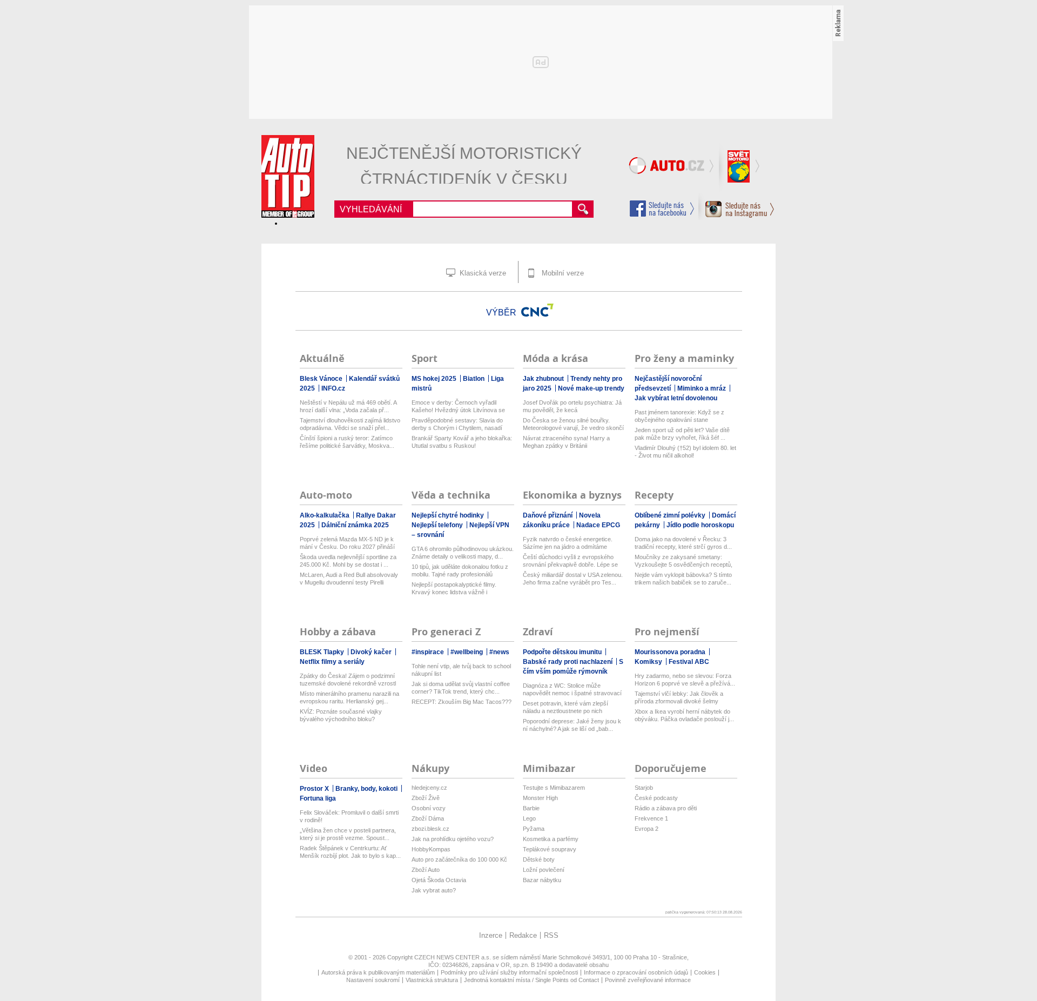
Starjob (644, 787)
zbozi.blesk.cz (430, 828)
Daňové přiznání (548, 515)
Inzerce (490, 935)
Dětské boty (539, 859)
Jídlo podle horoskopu (700, 525)
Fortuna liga (318, 798)
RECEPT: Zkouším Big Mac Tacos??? (461, 701)
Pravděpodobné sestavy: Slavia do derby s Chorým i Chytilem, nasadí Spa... (457, 424)
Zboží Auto (426, 869)
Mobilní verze (562, 273)
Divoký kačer (372, 652)
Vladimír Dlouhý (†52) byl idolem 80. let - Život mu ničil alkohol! (685, 452)
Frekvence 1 (651, 818)
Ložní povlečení (543, 869)
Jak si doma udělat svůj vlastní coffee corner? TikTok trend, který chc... (461, 688)
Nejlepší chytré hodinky (449, 515)
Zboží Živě (426, 798)
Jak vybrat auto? (434, 890)
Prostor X (315, 788)
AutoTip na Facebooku (662, 208)
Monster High (540, 798)
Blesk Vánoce (322, 378)
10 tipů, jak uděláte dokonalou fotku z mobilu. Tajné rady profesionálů (460, 570)
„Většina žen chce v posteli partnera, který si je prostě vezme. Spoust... (348, 834)
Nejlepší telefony (438, 525)
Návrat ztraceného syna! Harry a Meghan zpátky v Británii (566, 442)
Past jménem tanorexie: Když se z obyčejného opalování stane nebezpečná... (679, 416)
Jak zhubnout (544, 378)
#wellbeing (467, 652)
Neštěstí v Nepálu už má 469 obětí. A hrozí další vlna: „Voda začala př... (348, 406)
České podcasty (656, 798)
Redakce (523, 935)
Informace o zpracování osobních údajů (636, 972)
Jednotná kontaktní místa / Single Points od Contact (531, 980)
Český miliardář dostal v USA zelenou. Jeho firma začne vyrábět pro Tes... (573, 579)
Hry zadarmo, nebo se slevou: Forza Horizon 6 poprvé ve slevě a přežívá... (685, 680)
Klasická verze (481, 273)
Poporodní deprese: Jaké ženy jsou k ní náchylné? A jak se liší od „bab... (572, 725)
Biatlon (474, 378)
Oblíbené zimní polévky (671, 515)
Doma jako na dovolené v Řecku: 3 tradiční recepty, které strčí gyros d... (683, 543)
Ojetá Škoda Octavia (439, 880)
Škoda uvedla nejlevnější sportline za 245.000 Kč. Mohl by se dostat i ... (348, 561)
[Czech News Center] (537, 310)
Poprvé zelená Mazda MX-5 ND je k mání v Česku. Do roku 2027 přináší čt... (347, 543)
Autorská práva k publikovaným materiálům (378, 972)
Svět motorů (740, 167)
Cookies (705, 972)
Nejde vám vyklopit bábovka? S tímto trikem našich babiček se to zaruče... (683, 579)
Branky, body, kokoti (367, 788)
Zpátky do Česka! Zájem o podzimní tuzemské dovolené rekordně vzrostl (348, 680)
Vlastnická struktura (432, 980)
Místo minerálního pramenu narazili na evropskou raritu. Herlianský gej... (349, 697)
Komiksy (649, 662)
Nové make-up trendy (591, 388)
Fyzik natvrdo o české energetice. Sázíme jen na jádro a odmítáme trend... (567, 543)
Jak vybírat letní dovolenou (676, 398)
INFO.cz (333, 388)
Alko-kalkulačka (325, 515)
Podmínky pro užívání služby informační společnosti (509, 972)
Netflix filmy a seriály (332, 662)
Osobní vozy (429, 808)
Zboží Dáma (428, 818)
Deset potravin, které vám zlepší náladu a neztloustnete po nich (565, 707)
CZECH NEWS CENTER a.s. (453, 957)
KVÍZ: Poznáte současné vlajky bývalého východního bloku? (341, 715)
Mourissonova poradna (671, 652)
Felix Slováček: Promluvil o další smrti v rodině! (349, 816)
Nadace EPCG (598, 525)
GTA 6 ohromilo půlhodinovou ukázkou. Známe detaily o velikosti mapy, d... (463, 553)
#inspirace (429, 652)
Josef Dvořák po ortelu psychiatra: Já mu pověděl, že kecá (572, 406)
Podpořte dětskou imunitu (563, 652)
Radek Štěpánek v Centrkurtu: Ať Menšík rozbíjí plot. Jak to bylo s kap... (350, 852)
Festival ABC (689, 662)
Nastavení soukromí (373, 980)
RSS (551, 935)
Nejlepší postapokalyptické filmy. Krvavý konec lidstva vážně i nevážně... (454, 588)
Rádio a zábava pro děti (666, 808)
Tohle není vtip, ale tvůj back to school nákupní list (461, 670)
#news (499, 652)
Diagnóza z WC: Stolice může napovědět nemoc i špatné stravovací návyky (572, 689)
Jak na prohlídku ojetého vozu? (453, 839)
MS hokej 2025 (435, 378)
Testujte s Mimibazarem (554, 787)
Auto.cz (672, 167)
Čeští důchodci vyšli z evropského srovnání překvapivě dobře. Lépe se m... (570, 561)
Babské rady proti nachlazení (568, 662)
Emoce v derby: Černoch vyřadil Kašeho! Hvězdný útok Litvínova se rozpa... (458, 406)
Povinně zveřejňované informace (648, 980)
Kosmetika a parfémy (550, 839)
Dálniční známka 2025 (355, 525)
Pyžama (533, 828)
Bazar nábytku (542, 880)
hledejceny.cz (429, 787)
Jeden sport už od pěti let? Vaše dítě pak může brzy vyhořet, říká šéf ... (682, 434)
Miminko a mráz (702, 388)
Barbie (531, 808)
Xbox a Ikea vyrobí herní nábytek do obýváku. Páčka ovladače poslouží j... (684, 715)
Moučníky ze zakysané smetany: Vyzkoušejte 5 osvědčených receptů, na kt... (683, 561)
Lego (529, 818)
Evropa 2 (646, 828)
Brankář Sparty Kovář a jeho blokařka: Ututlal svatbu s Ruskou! (462, 442)
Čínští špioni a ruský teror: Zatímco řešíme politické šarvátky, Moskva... (347, 442)
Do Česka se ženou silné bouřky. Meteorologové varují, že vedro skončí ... (573, 424)
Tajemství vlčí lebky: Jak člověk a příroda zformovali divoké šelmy (679, 697)
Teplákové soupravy (549, 849)
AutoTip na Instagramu (736, 206)
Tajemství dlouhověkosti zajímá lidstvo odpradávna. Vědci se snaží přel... (350, 424)
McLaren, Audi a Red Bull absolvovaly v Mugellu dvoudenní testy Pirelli (349, 579)
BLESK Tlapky (323, 652)
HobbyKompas (431, 849)
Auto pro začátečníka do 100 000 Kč (459, 859)
